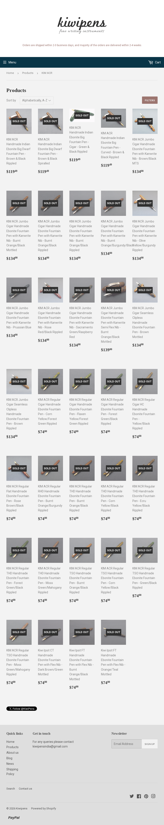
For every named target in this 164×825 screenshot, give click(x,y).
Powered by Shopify (43, 808)
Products (27, 73)
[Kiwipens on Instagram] (153, 797)
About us (12, 752)
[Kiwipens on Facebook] (139, 797)
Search (10, 788)
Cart (157, 62)
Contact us (25, 788)
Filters (150, 100)
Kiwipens (21, 808)
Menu (12, 62)
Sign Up (150, 744)
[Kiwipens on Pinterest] (146, 797)
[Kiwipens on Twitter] (132, 797)
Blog (9, 758)
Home (10, 73)
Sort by (11, 100)
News (10, 763)
